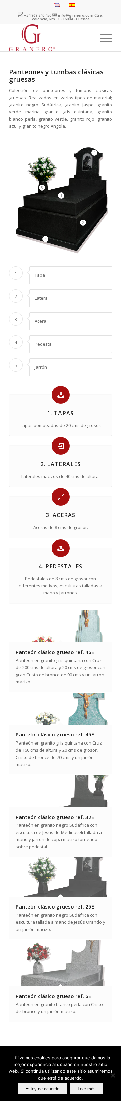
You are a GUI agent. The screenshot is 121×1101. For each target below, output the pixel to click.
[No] (112, 1075)
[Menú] (102, 37)
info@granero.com (75, 15)
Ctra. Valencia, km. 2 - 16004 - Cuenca (68, 17)
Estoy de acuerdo (42, 1088)
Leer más (87, 1088)
